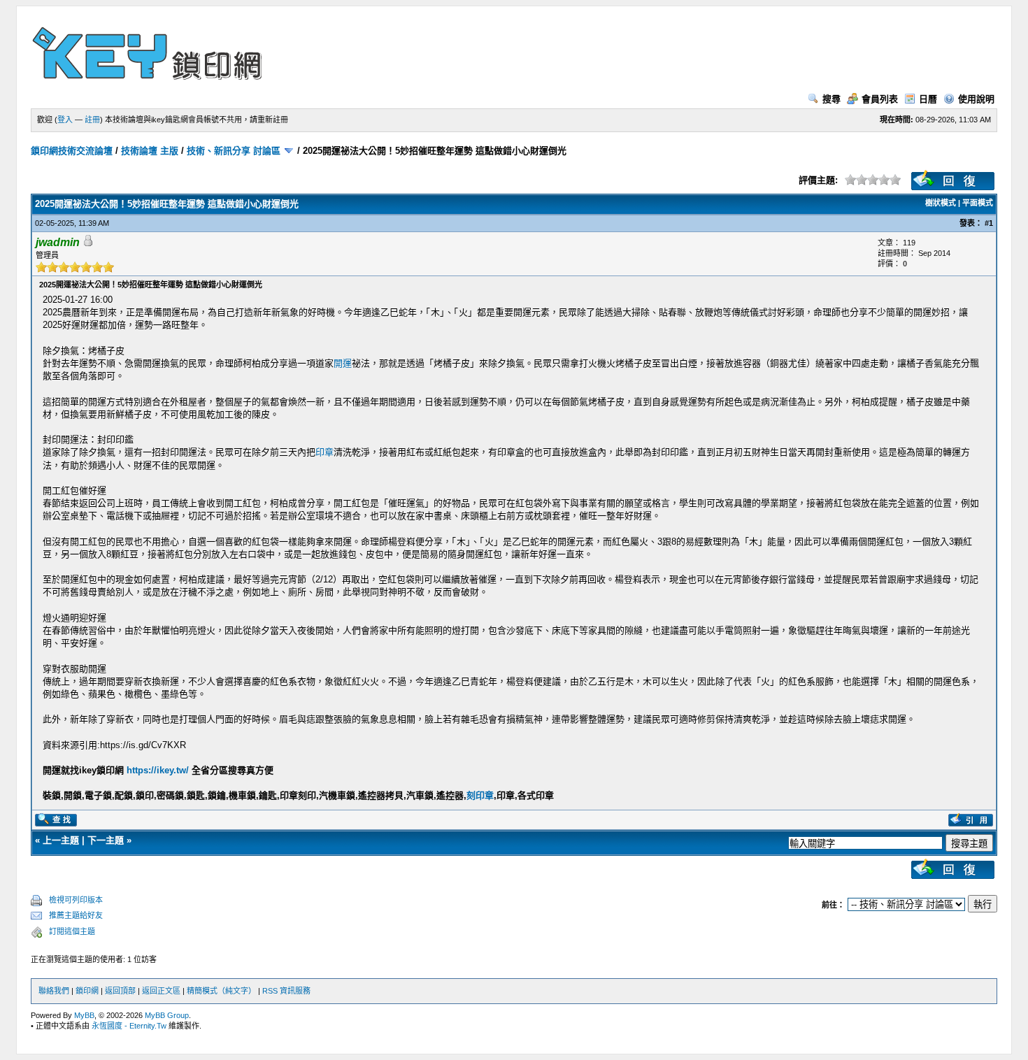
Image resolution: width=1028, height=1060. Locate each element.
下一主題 (105, 840)
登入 (65, 119)
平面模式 (977, 203)
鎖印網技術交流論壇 (72, 150)
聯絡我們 (53, 991)
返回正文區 (161, 991)
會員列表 (880, 99)
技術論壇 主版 (149, 150)
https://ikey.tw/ (158, 770)
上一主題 (61, 840)
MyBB (84, 1015)
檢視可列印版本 (76, 900)
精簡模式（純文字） (221, 991)
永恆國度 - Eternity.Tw (129, 1026)
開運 (343, 363)
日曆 (928, 99)
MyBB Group (167, 1015)
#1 (989, 223)
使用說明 (976, 99)
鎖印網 (87, 991)
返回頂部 (120, 991)
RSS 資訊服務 (286, 991)
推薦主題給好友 (76, 915)
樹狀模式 (940, 203)
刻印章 (480, 795)
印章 (324, 452)
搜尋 (831, 99)
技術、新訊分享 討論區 (233, 150)
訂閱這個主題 (72, 931)
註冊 (92, 119)
